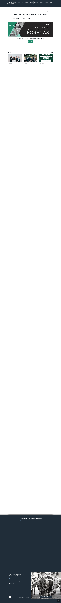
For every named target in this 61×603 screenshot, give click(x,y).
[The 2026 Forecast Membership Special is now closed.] (46, 58)
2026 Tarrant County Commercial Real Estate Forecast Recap (29, 64)
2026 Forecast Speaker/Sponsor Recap (13, 64)
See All (52, 52)
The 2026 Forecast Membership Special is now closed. (45, 64)
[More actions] (47, 11)
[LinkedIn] (10, 597)
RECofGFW (22, 597)
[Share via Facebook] (13, 46)
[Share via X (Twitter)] (15, 46)
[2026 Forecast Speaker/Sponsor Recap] (15, 58)
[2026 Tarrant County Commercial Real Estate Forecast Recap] (30, 58)
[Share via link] (20, 46)
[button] (22, 2)
